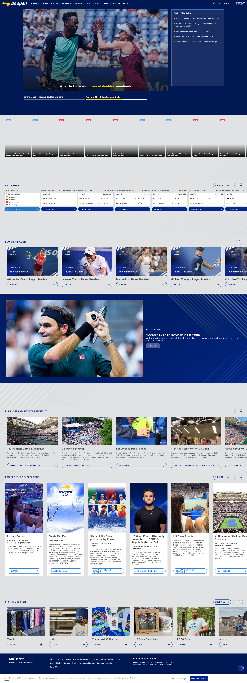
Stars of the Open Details (103, 571)
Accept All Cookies (198, 679)
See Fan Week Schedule (77, 465)
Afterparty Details (145, 571)
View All (220, 185)
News (87, 3)
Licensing (109, 663)
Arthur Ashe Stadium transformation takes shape (196, 42)
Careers (68, 659)
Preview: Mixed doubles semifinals (103, 97)
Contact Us (54, 667)
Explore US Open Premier (185, 571)
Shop (125, 3)
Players (55, 3)
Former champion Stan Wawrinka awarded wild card (197, 18)
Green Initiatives (56, 663)
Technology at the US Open (110, 659)
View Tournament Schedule (25, 465)
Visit (105, 3)
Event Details (59, 571)
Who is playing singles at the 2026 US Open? (194, 31)
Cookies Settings (179, 679)
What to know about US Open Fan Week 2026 (194, 36)
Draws (44, 3)
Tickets (96, 3)
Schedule (67, 3)
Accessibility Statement (81, 659)
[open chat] (241, 668)
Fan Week (115, 3)
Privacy (67, 663)
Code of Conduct (89, 663)
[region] (123, 678)
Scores (35, 3)
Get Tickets (234, 465)
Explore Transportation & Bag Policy (194, 465)
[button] (54, 96)
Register (124, 465)
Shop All (220, 602)
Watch (78, 3)
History (53, 659)
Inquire (14, 571)
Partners (100, 663)
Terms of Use (76, 663)
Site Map (95, 659)
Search (60, 659)
